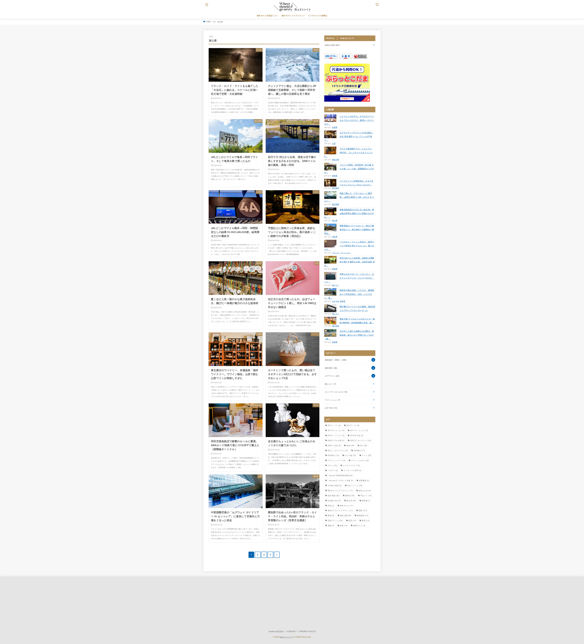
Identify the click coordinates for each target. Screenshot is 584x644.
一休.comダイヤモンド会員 (340, 480)
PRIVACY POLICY (308, 631)
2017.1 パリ (334, 425)
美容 (365, 520)
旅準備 (366, 500)
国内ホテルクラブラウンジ (340, 490)
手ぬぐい (366, 495)
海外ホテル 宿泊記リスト (267, 15)
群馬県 (334, 342)
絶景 (352, 520)
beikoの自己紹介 (332, 45)
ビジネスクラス (351, 465)
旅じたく (335, 285)
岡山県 (334, 220)
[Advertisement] (235, 603)
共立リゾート (354, 485)
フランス (335, 253)
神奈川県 (335, 159)
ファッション (345, 253)
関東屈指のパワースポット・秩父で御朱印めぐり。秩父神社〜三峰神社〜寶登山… (349, 229)
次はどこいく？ (286, 636)
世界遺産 (364, 480)
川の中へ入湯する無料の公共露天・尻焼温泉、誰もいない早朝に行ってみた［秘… (349, 335)
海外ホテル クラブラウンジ (293, 15)
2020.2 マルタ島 (336, 440)
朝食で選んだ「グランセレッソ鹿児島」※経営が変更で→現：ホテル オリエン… (349, 197)
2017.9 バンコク (336, 430)
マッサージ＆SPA (352, 470)
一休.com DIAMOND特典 (340, 475)
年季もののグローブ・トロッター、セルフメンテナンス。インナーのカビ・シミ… (349, 278)
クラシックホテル (360, 460)
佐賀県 (334, 127)
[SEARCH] (377, 4)
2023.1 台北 (334, 445)
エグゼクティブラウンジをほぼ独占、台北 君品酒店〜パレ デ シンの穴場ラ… (349, 136)
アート (366, 455)
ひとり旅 (350, 455)
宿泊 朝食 (334, 495)
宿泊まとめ (364, 490)
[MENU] (207, 4)
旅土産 (351, 500)
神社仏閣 (345, 515)
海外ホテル (346, 505)
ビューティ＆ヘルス (336, 391)
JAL (363, 445)
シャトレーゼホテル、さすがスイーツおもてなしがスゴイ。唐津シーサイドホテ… (349, 120)
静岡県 (334, 176)
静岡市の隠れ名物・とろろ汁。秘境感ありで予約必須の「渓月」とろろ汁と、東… (349, 294)
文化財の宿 (334, 500)
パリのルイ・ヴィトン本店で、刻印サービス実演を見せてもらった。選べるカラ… (349, 245)
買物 (331, 525)
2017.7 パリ (353, 425)
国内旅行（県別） (335, 359)
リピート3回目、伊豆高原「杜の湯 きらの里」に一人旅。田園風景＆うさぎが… (349, 168)
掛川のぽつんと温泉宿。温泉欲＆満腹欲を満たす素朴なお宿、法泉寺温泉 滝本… (349, 261)
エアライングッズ (337, 460)
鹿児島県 (335, 188)
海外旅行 (331, 367)
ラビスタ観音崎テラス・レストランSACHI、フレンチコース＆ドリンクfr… (348, 152)
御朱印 (350, 495)
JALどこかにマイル (338, 450)
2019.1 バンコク (336, 435)
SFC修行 (333, 455)
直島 (331, 515)
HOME (208, 21)
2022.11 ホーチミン (360, 440)
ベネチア (333, 470)
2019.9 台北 (356, 435)
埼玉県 (334, 236)
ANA (350, 445)
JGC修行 (359, 450)
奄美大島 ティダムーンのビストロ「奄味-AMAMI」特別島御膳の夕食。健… (357, 320)
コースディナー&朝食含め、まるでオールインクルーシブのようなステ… (357, 182)
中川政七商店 (335, 485)
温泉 (362, 510)
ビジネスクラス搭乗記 (317, 15)
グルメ (332, 465)
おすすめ (335, 301)
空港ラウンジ (335, 520)
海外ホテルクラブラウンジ (340, 510)
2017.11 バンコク (359, 430)
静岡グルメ (359, 525)
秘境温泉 (362, 515)
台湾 (334, 143)
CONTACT (292, 631)
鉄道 (344, 525)
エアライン (332, 375)
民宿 (331, 505)
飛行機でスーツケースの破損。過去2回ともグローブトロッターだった (357, 308)
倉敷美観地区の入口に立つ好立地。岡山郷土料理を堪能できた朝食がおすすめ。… (349, 213)
